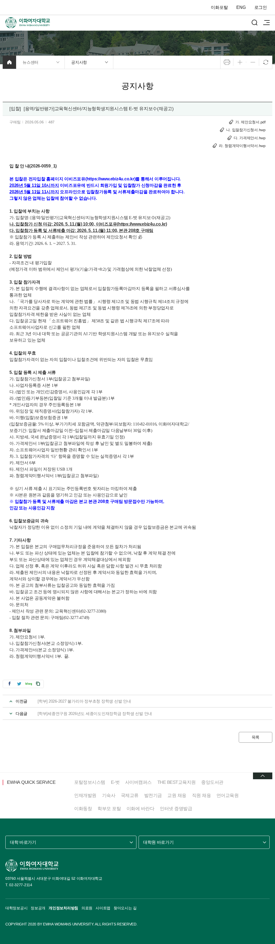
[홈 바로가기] (9, 62)
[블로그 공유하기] (29, 684)
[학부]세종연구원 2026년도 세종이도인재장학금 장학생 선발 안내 (95, 713)
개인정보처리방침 (63, 908)
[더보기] (262, 776)
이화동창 (83, 808)
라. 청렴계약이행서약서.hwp (242, 146)
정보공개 (38, 908)
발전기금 (153, 795)
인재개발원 (85, 795)
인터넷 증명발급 (176, 808)
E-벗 (115, 782)
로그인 (260, 7)
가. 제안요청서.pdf (250, 122)
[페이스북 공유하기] (9, 684)
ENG (240, 7)
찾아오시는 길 (125, 908)
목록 (256, 737)
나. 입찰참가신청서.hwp (246, 130)
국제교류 (130, 795)
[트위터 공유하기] (19, 684)
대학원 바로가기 (158, 842)
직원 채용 (201, 795)
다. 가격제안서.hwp (250, 138)
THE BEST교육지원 (176, 782)
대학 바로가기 (23, 842)
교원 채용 (176, 795)
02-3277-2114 (20, 885)
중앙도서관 (212, 782)
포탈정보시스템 (89, 782)
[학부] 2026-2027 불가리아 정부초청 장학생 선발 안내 (84, 701)
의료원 (86, 908)
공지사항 (79, 62)
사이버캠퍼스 (138, 782)
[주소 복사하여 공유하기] (38, 684)
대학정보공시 (16, 908)
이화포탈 (219, 7)
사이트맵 (103, 908)
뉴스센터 (30, 62)
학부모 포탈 (109, 808)
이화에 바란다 (140, 808)
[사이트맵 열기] (266, 22)
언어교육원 (227, 795)
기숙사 (108, 795)
